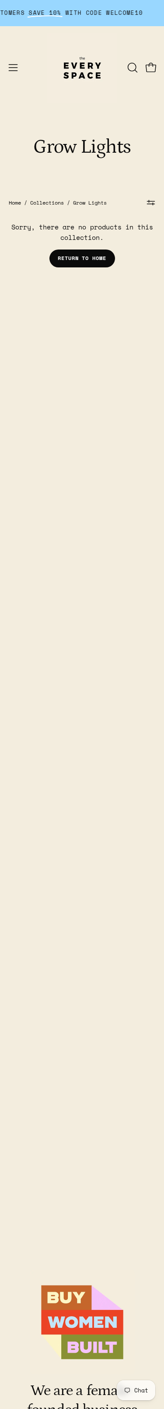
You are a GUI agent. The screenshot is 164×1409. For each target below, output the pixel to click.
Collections (47, 202)
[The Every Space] (82, 68)
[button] (132, 68)
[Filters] (151, 202)
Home (15, 202)
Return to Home (82, 258)
